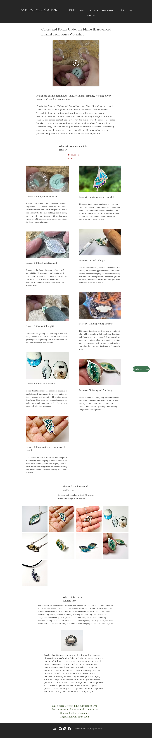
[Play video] (76, 63)
